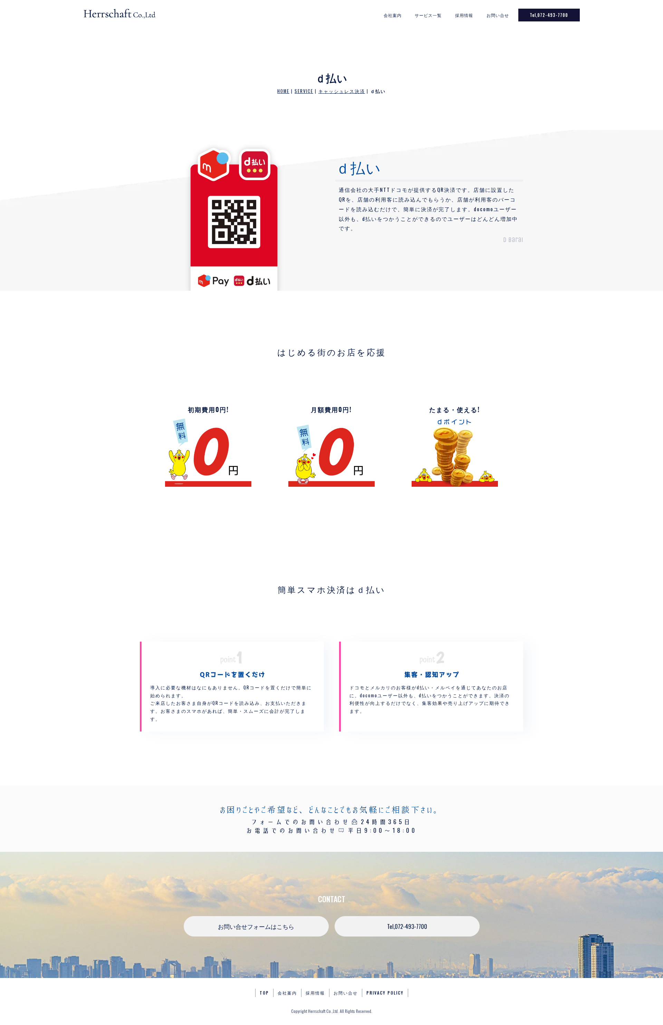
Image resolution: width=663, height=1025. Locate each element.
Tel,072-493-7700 (549, 15)
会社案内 (393, 15)
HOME (283, 91)
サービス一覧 (428, 15)
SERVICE (304, 91)
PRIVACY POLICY (385, 993)
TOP (264, 993)
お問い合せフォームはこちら (256, 926)
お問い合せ (498, 15)
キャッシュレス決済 (341, 91)
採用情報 (464, 15)
